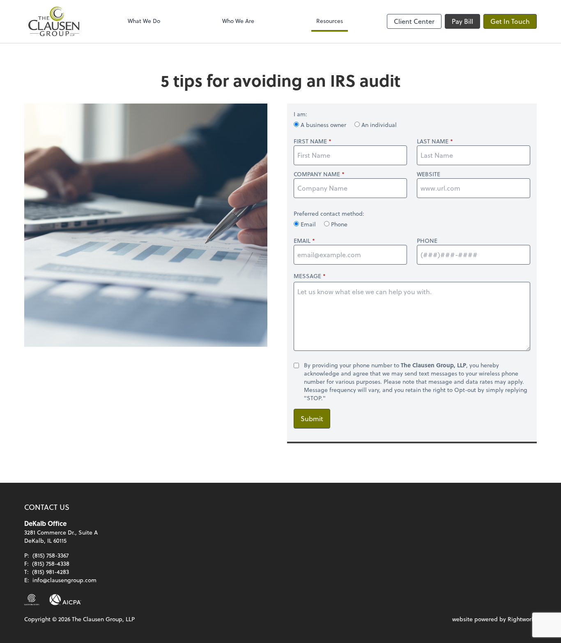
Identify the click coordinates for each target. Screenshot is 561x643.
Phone (338, 224)
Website (428, 174)
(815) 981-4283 (50, 571)
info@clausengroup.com (64, 580)
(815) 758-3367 (50, 555)
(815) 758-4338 (50, 563)
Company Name (317, 174)
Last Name (432, 141)
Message (307, 276)
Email (308, 224)
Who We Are (238, 20)
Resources (329, 20)
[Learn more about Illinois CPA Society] (31, 600)
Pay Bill (462, 21)
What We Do (144, 20)
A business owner (323, 124)
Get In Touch (510, 21)
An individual (378, 124)
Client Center (414, 21)
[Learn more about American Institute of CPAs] (65, 600)
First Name (310, 141)
